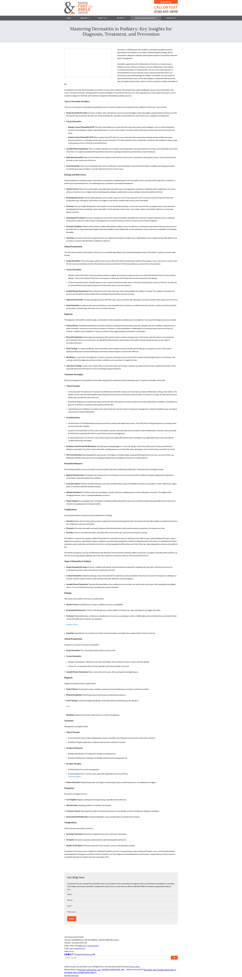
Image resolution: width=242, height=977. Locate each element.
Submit (71, 919)
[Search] (174, 958)
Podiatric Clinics (72, 624)
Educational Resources (145, 18)
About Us (102, 18)
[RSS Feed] (94, 954)
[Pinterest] (72, 954)
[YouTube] (69, 954)
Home (69, 18)
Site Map (67, 975)
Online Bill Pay (165, 2)
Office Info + (82, 946)
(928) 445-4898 (166, 11)
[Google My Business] (83, 954)
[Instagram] (71, 954)
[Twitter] (67, 954)
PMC (68, 706)
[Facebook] (65, 954)
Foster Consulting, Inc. (113, 970)
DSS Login (75, 975)
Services (84, 18)
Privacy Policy (135, 967)
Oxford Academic (74, 777)
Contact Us (170, 18)
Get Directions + (93, 946)
